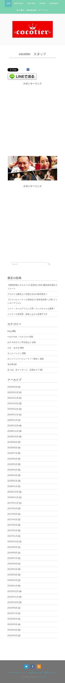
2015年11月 (13, 597)
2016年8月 (12, 552)
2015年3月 (12, 635)
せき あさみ (14, 348)
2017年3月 (12, 525)
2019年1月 (12, 486)
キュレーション (15, 353)
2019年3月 (12, 475)
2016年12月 (13, 541)
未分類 (11, 364)
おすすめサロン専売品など (20, 342)
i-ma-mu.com (42, 677)
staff (8, 3)
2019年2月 (12, 481)
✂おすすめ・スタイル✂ (18, 337)
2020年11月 (13, 414)
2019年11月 (13, 431)
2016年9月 (12, 547)
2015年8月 (12, 608)
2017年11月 (13, 503)
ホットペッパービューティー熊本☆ (24, 359)
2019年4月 (12, 470)
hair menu (18, 3)
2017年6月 (12, 508)
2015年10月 (13, 602)
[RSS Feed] (39, 666)
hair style (31, 3)
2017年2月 (12, 530)
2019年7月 (12, 453)
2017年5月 (12, 514)
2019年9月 (12, 442)
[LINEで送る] (22, 74)
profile (42, 3)
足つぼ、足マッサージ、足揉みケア (24, 370)
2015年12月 (13, 591)
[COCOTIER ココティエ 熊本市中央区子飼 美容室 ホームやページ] (32, 22)
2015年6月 (12, 619)
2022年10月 (13, 392)
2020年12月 (13, 409)
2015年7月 (12, 613)
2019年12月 (13, 425)
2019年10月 (13, 436)
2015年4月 (12, 630)
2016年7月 (12, 558)
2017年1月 (12, 536)
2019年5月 (12, 464)
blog (10, 331)
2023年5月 (12, 387)
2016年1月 (12, 586)
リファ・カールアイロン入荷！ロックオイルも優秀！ (32, 308)
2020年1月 (12, 420)
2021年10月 (13, 403)
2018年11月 (13, 497)
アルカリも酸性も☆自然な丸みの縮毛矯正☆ (28, 294)
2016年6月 (12, 564)
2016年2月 (12, 580)
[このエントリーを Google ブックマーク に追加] (28, 69)
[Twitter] (27, 666)
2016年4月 (12, 569)
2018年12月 (13, 492)
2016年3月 (12, 575)
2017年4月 (12, 519)
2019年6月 (12, 459)
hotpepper (53, 3)
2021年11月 (13, 398)
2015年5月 (12, 624)
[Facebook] (33, 666)
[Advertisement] (32, 118)
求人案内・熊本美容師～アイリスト (32, 10)
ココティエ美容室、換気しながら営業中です (28, 314)
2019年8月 (12, 448)
